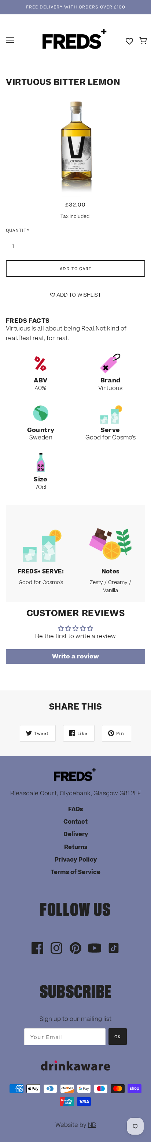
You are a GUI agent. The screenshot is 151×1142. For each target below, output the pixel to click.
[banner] (75, 40)
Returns (75, 847)
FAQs (75, 809)
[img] (37, 948)
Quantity (18, 230)
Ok (117, 1036)
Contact (75, 822)
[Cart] (144, 40)
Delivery (75, 834)
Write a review (75, 656)
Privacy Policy (76, 860)
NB (92, 1125)
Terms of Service (75, 872)
